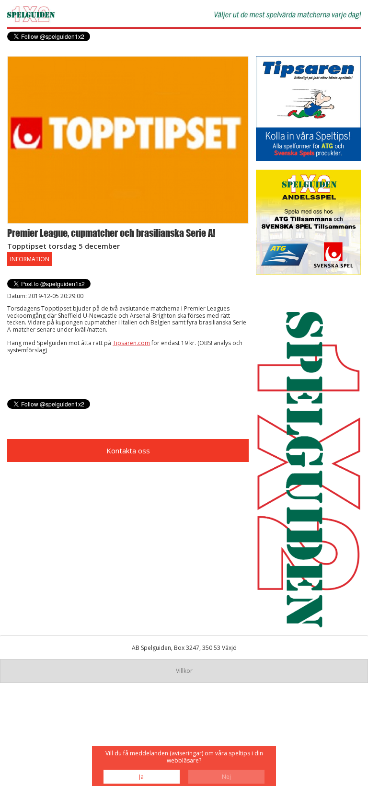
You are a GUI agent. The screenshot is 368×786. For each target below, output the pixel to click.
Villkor (184, 671)
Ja (141, 777)
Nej (226, 777)
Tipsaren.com (131, 343)
